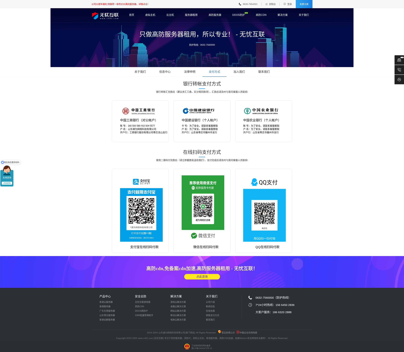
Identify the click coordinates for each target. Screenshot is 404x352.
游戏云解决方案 (178, 302)
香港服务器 (104, 306)
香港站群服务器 (107, 319)
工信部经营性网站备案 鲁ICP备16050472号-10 (201, 347)
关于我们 (304, 15)
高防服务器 (215, 15)
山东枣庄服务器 (107, 315)
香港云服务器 (106, 302)
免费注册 (304, 4)
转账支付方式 (212, 315)
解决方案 (283, 15)
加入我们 (239, 71)
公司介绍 (210, 302)
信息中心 (165, 71)
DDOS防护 (238, 15)
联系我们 (264, 71)
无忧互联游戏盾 (142, 302)
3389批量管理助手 (144, 315)
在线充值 (210, 311)
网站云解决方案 (178, 311)
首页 (131, 15)
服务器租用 (191, 15)
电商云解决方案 (178, 319)
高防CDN (261, 15)
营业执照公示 (228, 332)
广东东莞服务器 (107, 311)
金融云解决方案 (178, 306)
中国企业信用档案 (248, 332)
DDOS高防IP (141, 311)
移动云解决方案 (178, 315)
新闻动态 (210, 306)
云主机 (170, 15)
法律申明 (189, 71)
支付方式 (214, 71)
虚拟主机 (150, 15)
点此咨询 (202, 276)
